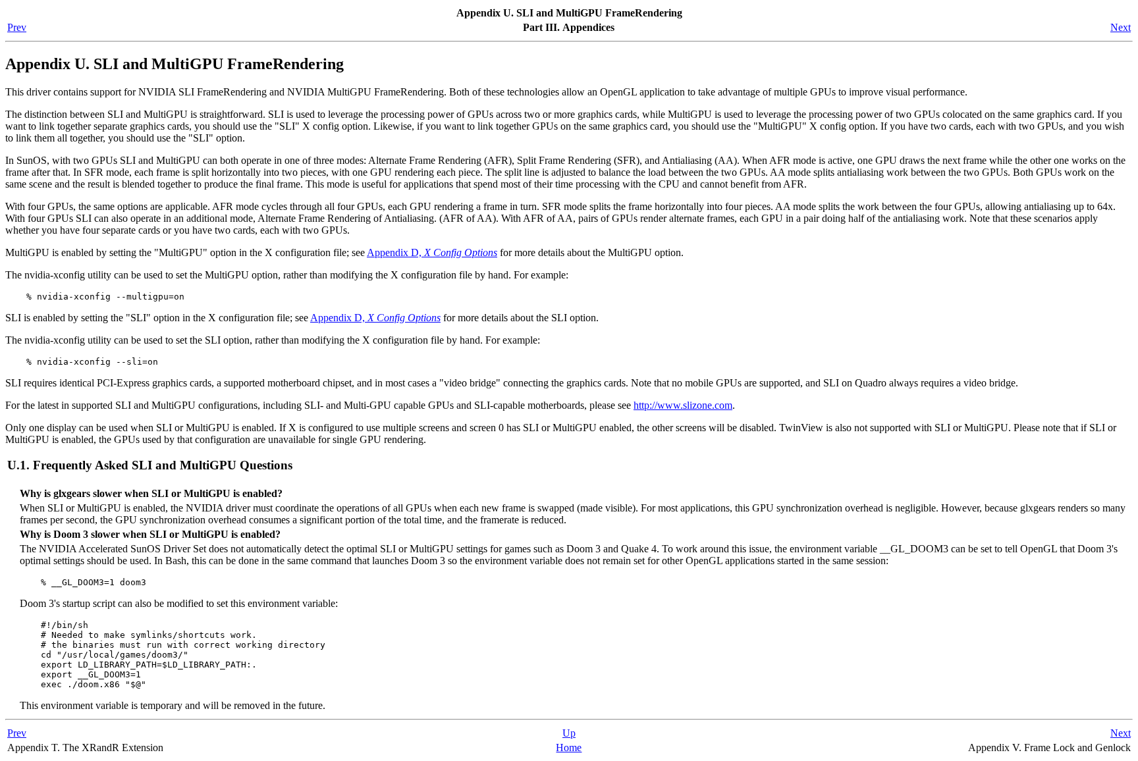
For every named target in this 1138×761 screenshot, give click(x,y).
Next (1120, 27)
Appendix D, (432, 252)
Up (569, 733)
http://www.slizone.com (683, 405)
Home (569, 747)
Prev (16, 27)
